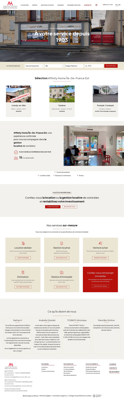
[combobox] (34, 66)
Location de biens (69, 369)
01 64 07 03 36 (9, 384)
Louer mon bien (53, 206)
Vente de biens (68, 371)
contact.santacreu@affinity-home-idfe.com (18, 386)
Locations (44, 367)
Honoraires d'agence (60, 396)
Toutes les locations (63, 172)
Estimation (67, 373)
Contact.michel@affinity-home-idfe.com (17, 377)
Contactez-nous (100, 286)
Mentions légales (45, 396)
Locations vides (45, 175)
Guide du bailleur (91, 369)
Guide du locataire (91, 367)
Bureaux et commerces (63, 175)
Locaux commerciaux (48, 371)
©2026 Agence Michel (30, 396)
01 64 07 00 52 (9, 375)
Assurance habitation (70, 375)
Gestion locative (69, 367)
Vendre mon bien (100, 257)
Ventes (81, 175)
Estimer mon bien (23, 287)
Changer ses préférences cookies (80, 396)
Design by (98, 395)
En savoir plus (69, 206)
